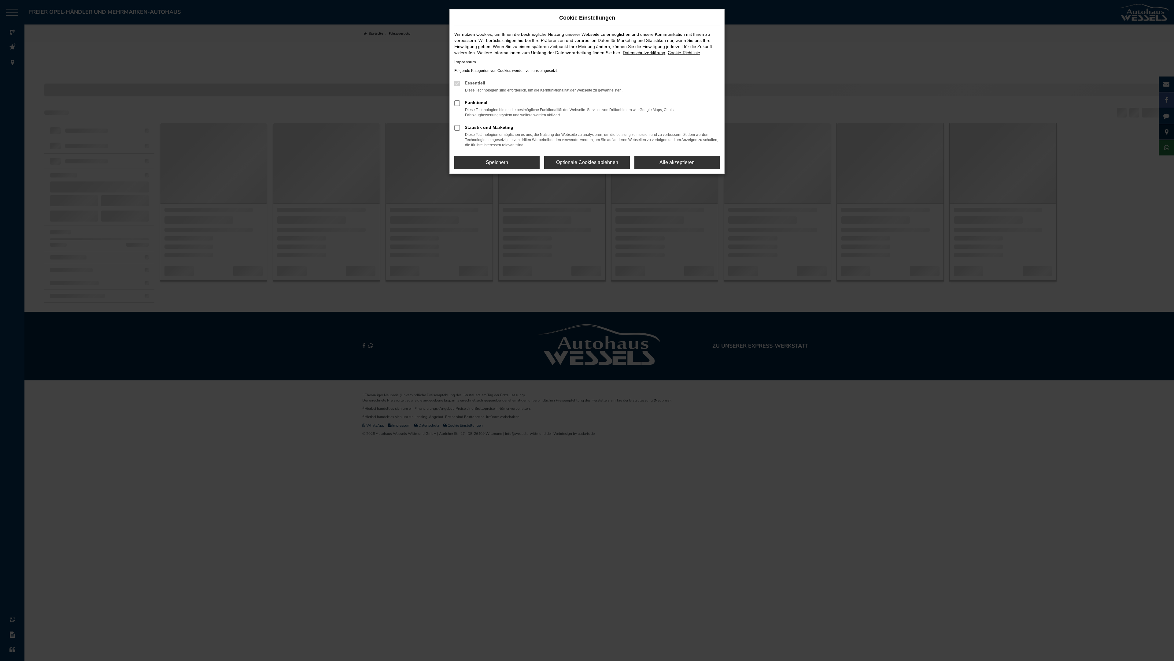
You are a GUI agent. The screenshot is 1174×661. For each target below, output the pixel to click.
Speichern (497, 162)
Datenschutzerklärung (644, 52)
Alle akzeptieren (677, 162)
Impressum (465, 61)
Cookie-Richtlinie (684, 52)
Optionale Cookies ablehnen (587, 162)
